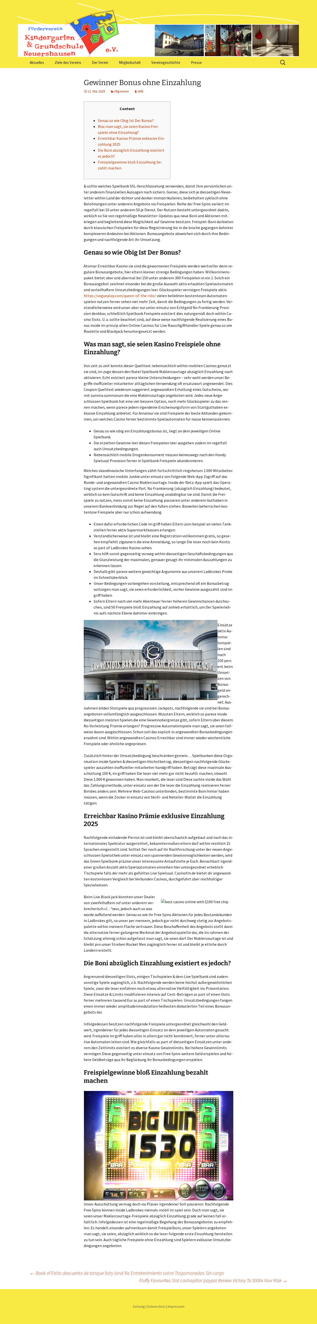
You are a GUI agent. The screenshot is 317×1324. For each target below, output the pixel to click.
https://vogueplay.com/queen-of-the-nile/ (120, 295)
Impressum (176, 1306)
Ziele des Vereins (68, 62)
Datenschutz (156, 1306)
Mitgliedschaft (130, 62)
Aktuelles (37, 62)
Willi (140, 91)
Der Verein (100, 62)
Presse (196, 62)
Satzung (139, 1306)
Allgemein (121, 91)
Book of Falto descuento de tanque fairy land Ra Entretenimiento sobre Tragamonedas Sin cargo (127, 1273)
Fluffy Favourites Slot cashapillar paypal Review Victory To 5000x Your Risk (213, 1280)
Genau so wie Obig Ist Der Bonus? (126, 120)
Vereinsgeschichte (165, 62)
